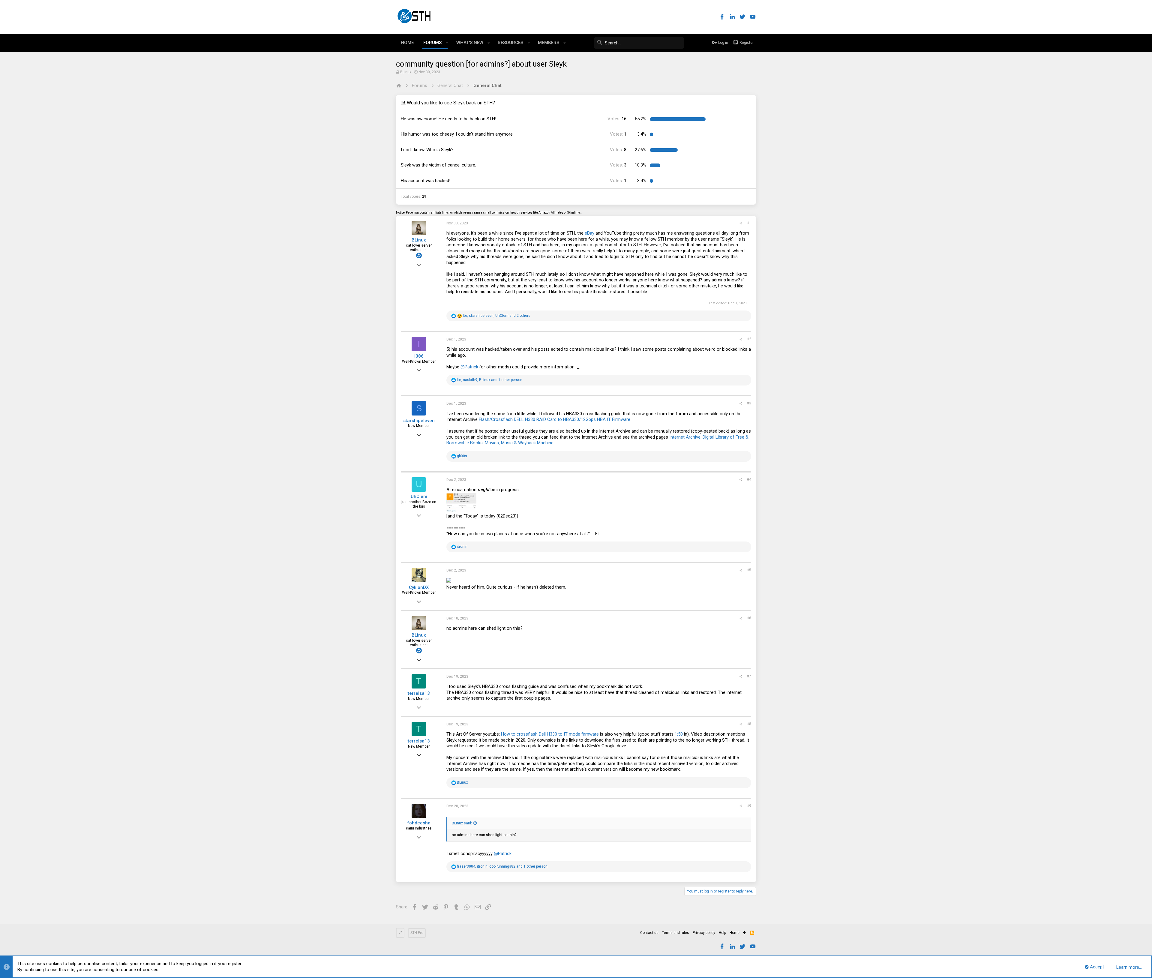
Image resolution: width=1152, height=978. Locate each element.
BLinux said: (462, 823)
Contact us (649, 933)
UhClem (419, 496)
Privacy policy (704, 933)
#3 (749, 403)
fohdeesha (418, 823)
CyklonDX (419, 587)
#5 (749, 570)
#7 (749, 676)
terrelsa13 (419, 693)
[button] (447, 43)
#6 (749, 618)
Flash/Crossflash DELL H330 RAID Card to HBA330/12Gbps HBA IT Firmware (554, 419)
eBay (589, 233)
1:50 (679, 734)
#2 (749, 339)
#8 (749, 724)
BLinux (405, 72)
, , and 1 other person (489, 380)
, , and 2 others (496, 316)
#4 (749, 479)
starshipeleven (419, 420)
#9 (749, 806)
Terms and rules (675, 933)
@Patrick (469, 367)
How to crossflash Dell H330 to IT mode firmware (550, 734)
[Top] (744, 933)
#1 (749, 223)
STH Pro (416, 933)
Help (722, 933)
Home (735, 933)
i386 (419, 356)
